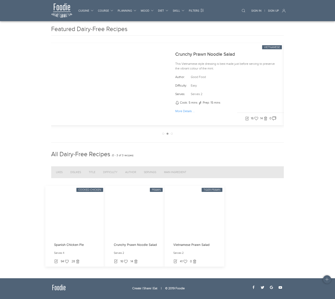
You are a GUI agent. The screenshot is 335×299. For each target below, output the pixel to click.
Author (130, 172)
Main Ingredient (175, 172)
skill (176, 10)
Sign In (256, 10)
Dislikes (75, 172)
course (103, 10)
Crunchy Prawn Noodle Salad (205, 54)
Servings (150, 172)
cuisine (83, 10)
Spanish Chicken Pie (69, 245)
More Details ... (185, 111)
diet (161, 10)
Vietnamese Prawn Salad (191, 245)
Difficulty (110, 172)
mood (145, 10)
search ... (240, 11)
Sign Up (273, 10)
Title (92, 172)
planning (125, 10)
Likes (59, 172)
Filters (194, 10)
